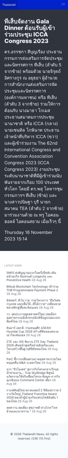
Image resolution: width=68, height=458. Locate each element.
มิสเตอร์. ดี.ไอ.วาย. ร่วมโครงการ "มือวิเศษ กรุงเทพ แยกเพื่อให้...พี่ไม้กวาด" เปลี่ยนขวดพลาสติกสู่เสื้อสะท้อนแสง (34, 303)
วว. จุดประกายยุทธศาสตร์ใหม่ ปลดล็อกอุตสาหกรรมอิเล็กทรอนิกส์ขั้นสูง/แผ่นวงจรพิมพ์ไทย (33, 317)
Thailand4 (9, 5)
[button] (63, 4)
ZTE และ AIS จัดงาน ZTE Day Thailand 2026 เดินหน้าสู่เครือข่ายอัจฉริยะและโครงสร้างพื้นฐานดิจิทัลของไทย (32, 347)
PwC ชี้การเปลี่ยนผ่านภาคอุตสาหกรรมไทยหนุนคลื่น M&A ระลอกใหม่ (34, 360)
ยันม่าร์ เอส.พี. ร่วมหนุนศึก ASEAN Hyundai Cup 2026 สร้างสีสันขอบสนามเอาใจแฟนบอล (33, 331)
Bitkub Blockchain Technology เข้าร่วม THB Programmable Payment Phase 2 (33, 290)
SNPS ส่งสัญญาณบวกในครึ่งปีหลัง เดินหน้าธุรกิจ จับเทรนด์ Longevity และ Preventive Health (31, 276)
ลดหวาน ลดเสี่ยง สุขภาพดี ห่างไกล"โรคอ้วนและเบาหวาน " (32, 409)
